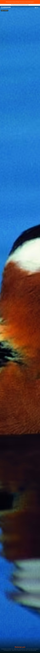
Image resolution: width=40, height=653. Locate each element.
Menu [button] (37, 7)
